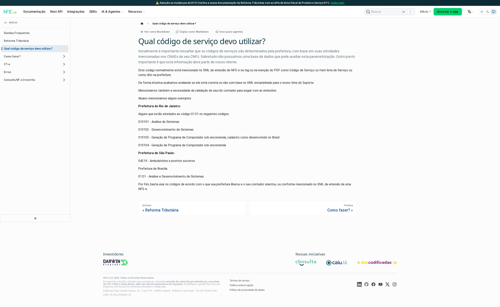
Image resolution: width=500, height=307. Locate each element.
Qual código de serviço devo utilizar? (28, 48)
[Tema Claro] (482, 11)
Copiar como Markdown (194, 31)
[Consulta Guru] (306, 263)
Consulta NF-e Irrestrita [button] (19, 79)
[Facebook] (373, 285)
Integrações (76, 11)
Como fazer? (12, 56)
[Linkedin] (359, 285)
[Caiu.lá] (337, 263)
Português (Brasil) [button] (471, 12)
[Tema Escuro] (487, 11)
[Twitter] (387, 285)
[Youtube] (380, 285)
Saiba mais (337, 2)
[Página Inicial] (142, 23)
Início (13, 22)
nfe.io (424, 11)
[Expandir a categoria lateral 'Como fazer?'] (64, 56)
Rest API (56, 11)
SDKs (93, 11)
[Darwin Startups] (115, 263)
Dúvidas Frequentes (17, 33)
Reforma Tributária (16, 40)
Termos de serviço (240, 280)
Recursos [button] (135, 11)
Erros (7, 72)
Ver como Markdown (157, 31)
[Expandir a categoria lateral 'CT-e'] (64, 64)
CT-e (7, 64)
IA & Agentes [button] (111, 11)
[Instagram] (394, 285)
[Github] (366, 285)
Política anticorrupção (241, 285)
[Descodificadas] (377, 263)
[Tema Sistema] (493, 11)
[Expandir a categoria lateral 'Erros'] (64, 72)
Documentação (34, 11)
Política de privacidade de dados (247, 290)
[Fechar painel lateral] (35, 218)
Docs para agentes (231, 31)
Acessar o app (447, 11)
